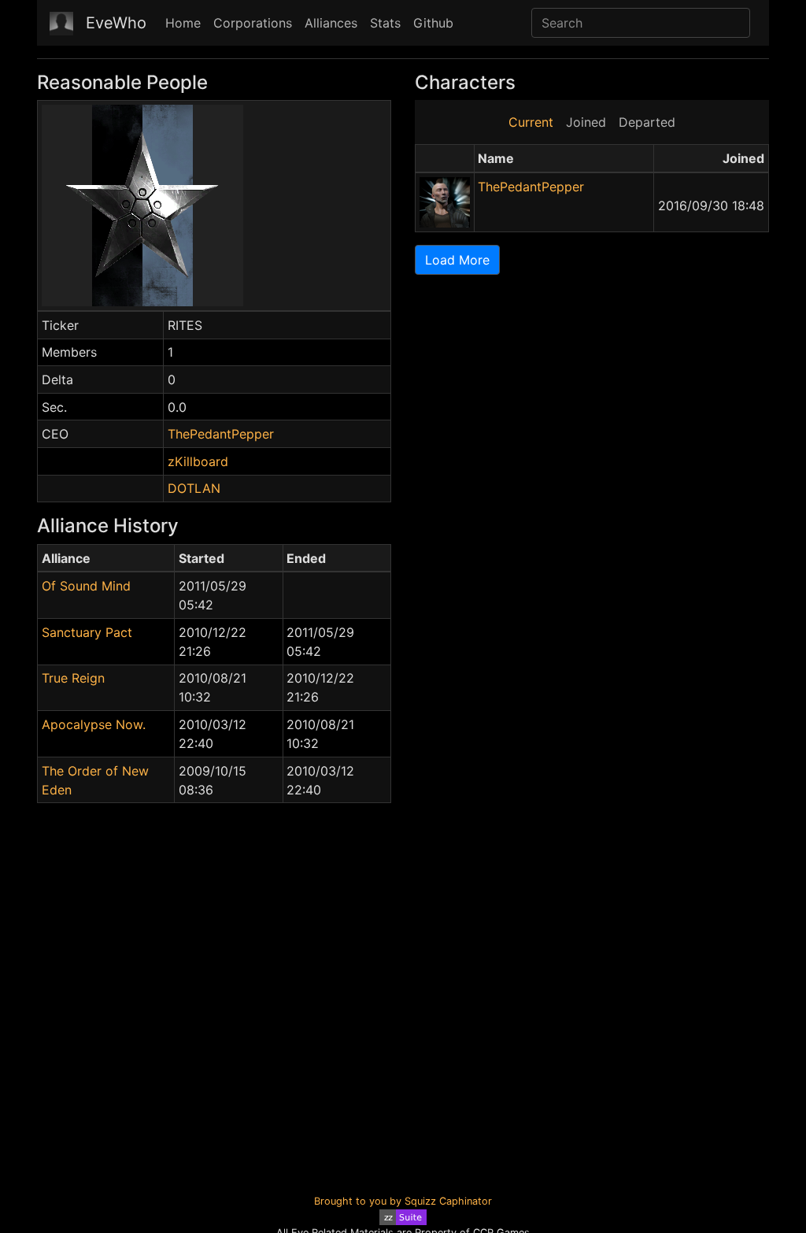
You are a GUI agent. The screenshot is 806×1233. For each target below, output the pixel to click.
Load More (457, 260)
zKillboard (198, 461)
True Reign (73, 678)
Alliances (331, 23)
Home (183, 23)
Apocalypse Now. (94, 724)
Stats (385, 23)
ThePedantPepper (221, 434)
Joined (586, 122)
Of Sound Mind (86, 586)
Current (530, 122)
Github (433, 23)
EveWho (116, 22)
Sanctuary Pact (87, 632)
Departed (647, 122)
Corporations (252, 23)
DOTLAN (194, 488)
